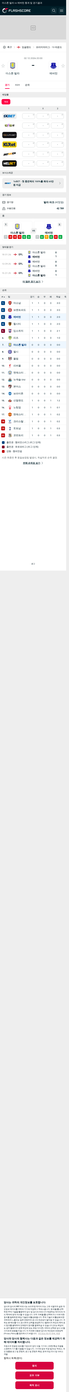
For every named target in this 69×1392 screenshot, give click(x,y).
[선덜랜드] (10, 400)
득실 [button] (58, 297)
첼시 (15, 351)
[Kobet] (9, 144)
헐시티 (17, 324)
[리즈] (10, 338)
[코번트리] (10, 435)
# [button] (2, 297)
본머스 (17, 386)
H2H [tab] (17, 85)
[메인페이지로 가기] (19, 10)
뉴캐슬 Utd (19, 379)
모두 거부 (34, 1375)
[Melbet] (9, 163)
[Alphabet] (9, 135)
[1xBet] (9, 116)
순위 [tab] (27, 85)
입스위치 (18, 330)
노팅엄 (17, 407)
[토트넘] (10, 428)
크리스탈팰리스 (20, 421)
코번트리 (18, 435)
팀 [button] (9, 297)
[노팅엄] (10, 407)
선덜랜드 (18, 400)
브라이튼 (18, 393)
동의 (34, 1365)
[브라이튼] (10, 394)
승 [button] (38, 297)
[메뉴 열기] (61, 11)
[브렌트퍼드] (10, 310)
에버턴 (53, 73)
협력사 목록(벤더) (13, 1358)
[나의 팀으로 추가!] (3, 66)
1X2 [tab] (6, 101)
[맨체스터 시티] (10, 373)
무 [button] (45, 297)
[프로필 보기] (13, 66)
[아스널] (10, 303)
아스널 (17, 303)
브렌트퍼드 (19, 310)
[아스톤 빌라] (10, 345)
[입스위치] (10, 331)
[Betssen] (9, 154)
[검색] (54, 11)
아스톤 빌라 (13, 73)
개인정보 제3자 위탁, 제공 (49, 1333)
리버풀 (17, 365)
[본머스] (10, 387)
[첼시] (10, 352)
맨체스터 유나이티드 (20, 414)
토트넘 (17, 428)
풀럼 (15, 358)
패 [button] (51, 297)
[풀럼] (10, 359)
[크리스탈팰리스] (10, 421)
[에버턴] (10, 317)
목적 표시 (34, 1385)
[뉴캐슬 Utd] (10, 380)
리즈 (15, 337)
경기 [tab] (7, 85)
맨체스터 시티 (20, 372)
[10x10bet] (9, 125)
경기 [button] (32, 297)
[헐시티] (10, 324)
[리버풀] (10, 366)
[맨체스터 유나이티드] (10, 414)
